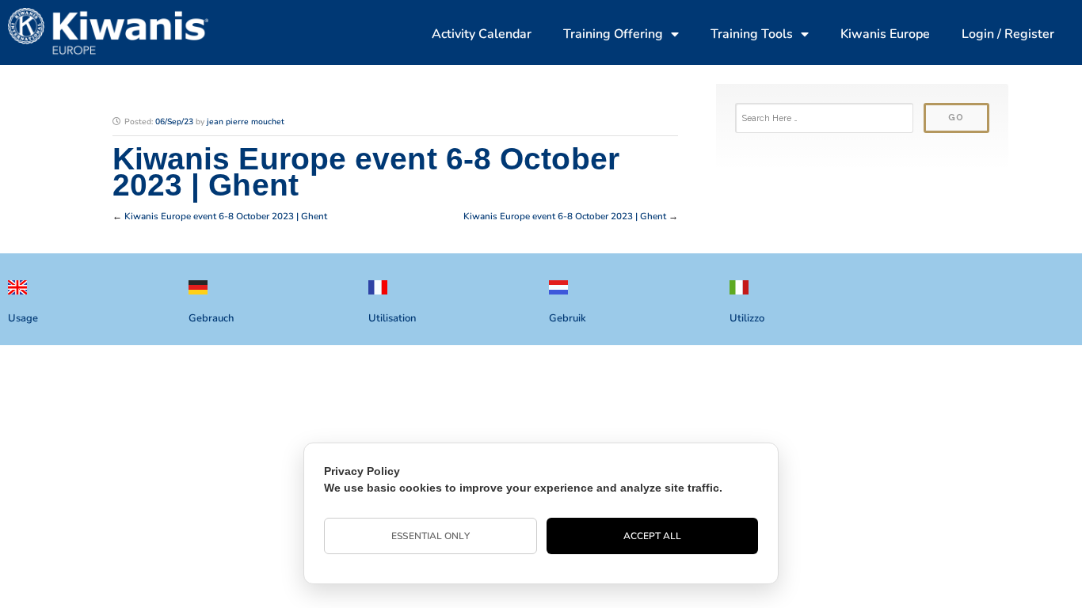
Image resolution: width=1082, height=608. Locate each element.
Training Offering (613, 34)
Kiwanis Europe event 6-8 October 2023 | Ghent (225, 216)
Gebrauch (211, 318)
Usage (23, 318)
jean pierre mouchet (245, 121)
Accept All (652, 536)
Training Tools (752, 34)
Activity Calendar (481, 34)
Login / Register (1008, 34)
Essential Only (430, 536)
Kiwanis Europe (885, 34)
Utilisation (392, 318)
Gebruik (567, 318)
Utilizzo (747, 318)
